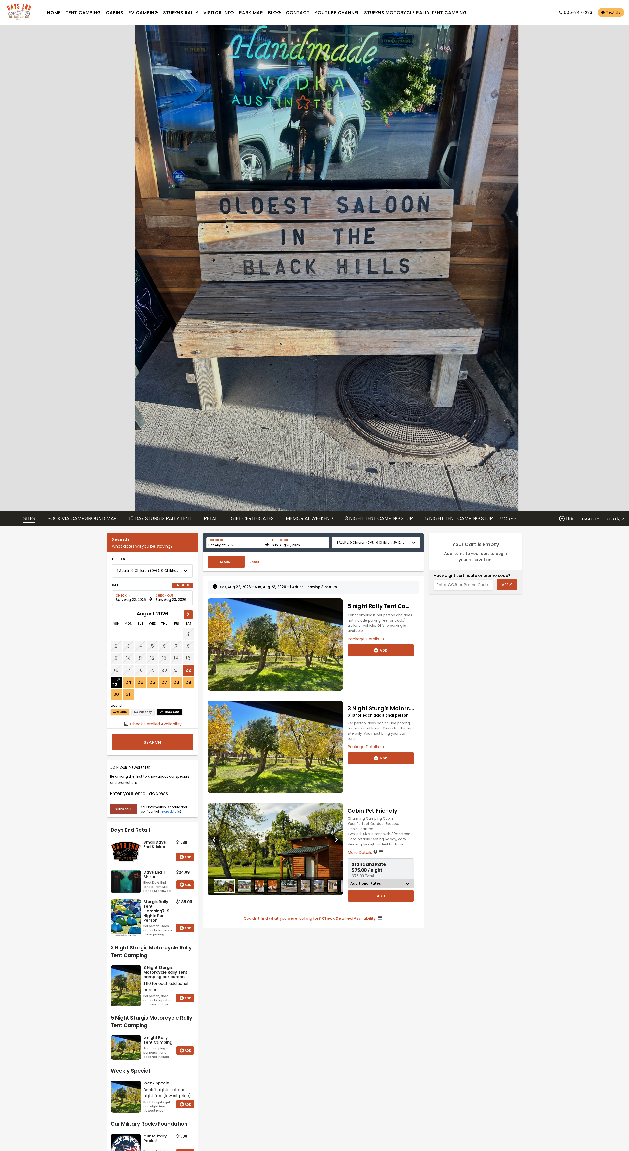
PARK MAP (251, 12)
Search (152, 742)
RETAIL (211, 518)
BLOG (274, 12)
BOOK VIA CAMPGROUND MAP (82, 518)
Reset (254, 561)
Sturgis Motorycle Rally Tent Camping (415, 12)
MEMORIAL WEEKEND (309, 518)
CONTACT (298, 12)
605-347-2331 (579, 12)
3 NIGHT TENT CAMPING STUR (379, 518)
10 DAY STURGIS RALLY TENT (160, 518)
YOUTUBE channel (337, 12)
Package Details (365, 639)
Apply (507, 584)
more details (170, 811)
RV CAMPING (143, 12)
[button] (152, 571)
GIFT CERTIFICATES (252, 518)
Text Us (612, 12)
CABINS (114, 12)
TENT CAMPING (83, 12)
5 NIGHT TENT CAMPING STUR (459, 518)
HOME (54, 12)
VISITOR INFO (218, 12)
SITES (29, 518)
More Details (360, 852)
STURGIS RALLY (181, 12)
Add (188, 857)
